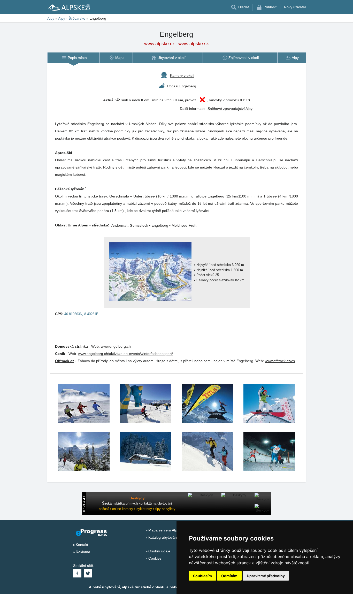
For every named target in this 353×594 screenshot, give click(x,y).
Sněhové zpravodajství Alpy (230, 108)
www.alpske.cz (159, 43)
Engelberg (159, 225)
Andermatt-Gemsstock (129, 225)
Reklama (83, 552)
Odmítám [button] (229, 576)
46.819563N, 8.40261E (81, 314)
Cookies (155, 558)
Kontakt (82, 545)
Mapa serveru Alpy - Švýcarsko (173, 530)
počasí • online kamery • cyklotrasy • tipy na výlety (137, 509)
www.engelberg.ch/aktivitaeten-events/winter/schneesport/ (125, 354)
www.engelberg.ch (116, 346)
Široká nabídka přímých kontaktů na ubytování (137, 503)
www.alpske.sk (193, 43)
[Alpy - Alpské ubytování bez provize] (68, 7)
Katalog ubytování (163, 537)
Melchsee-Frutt (184, 225)
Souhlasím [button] (202, 576)
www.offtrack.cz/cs (280, 361)
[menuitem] (73, 57)
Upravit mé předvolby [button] (266, 576)
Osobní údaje (159, 551)
